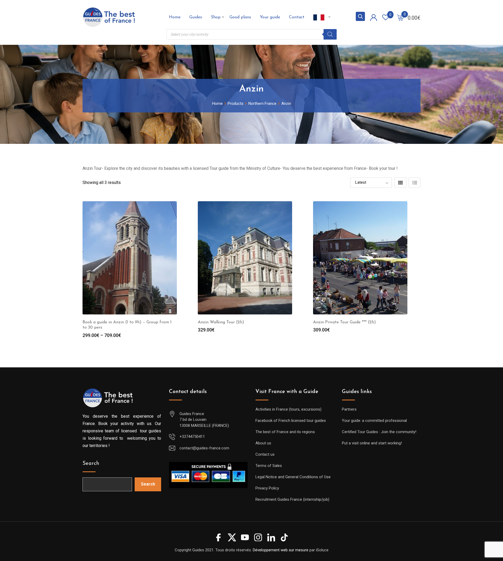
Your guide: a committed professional (374, 420)
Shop (216, 17)
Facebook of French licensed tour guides (290, 420)
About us (263, 443)
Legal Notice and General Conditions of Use (293, 477)
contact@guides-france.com (204, 448)
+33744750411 (192, 436)
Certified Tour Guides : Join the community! (379, 431)
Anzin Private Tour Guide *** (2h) (344, 322)
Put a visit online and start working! (372, 443)
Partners (349, 409)
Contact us (265, 454)
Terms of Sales (268, 465)
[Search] (330, 34)
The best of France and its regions (285, 431)
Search (91, 463)
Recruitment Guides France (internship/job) (292, 499)
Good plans (240, 17)
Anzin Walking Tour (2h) (221, 322)
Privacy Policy (267, 488)
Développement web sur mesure (280, 550)
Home (175, 17)
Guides (195, 17)
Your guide (270, 17)
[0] (400, 17)
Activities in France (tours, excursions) (288, 409)
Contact (296, 17)
